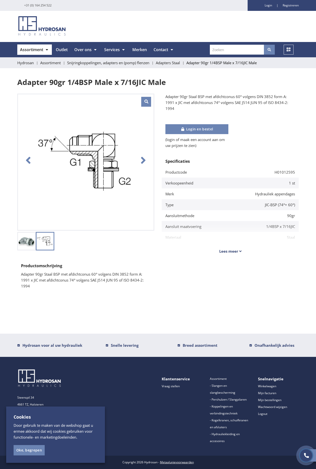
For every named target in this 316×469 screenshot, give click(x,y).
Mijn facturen (267, 393)
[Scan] (289, 50)
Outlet (62, 49)
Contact (161, 49)
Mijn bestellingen (269, 400)
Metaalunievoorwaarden (177, 462)
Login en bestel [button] (199, 129)
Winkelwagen (267, 386)
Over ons (83, 49)
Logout (262, 414)
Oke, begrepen (29, 450)
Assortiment (31, 49)
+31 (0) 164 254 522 (38, 5)
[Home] (85, 26)
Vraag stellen (171, 386)
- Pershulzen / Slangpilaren (228, 399)
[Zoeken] (269, 50)
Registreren (291, 5)
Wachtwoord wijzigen (272, 407)
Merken (139, 49)
